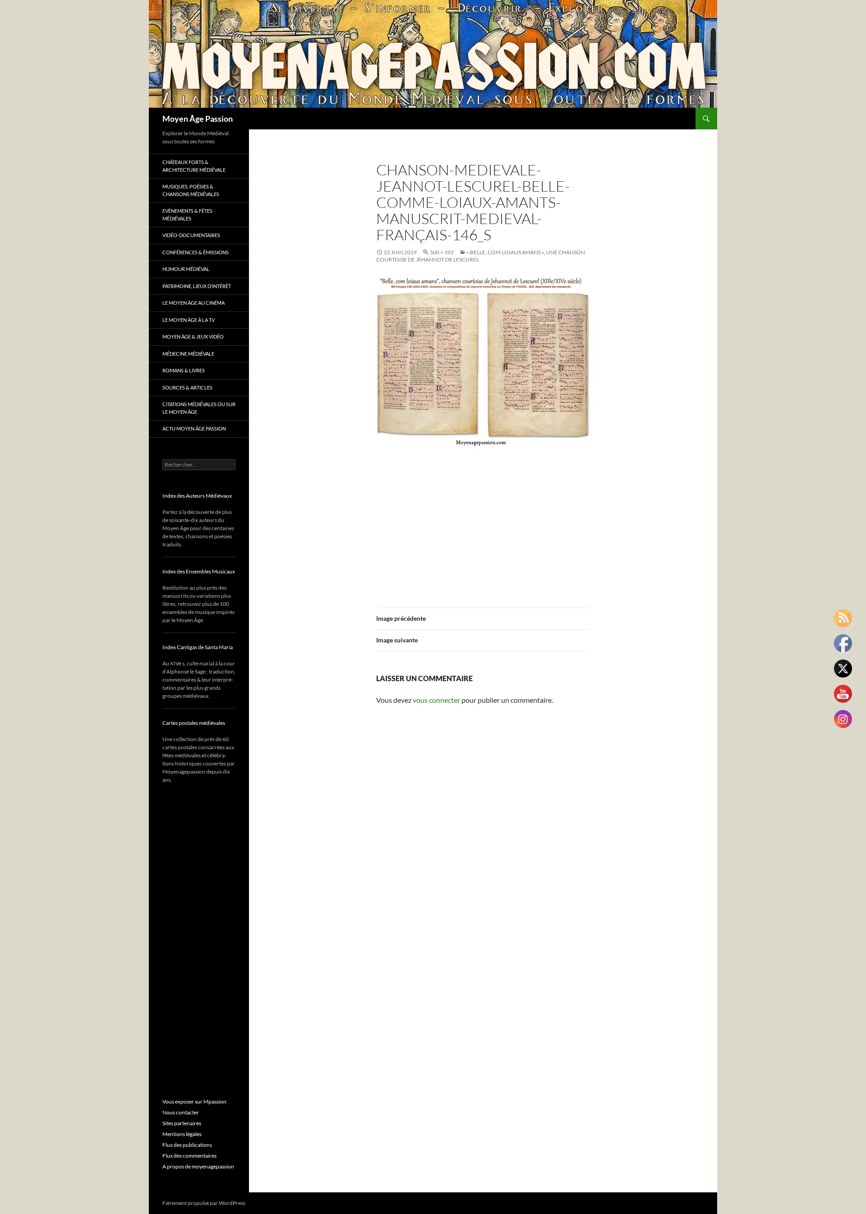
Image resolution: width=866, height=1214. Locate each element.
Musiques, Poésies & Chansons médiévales (190, 190)
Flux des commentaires (189, 1155)
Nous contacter (180, 1112)
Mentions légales (182, 1134)
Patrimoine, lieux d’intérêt (196, 286)
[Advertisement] (483, 523)
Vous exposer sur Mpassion (194, 1101)
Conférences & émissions (195, 252)
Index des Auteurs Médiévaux (197, 495)
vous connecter (436, 700)
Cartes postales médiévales (193, 722)
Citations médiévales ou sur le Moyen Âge (198, 408)
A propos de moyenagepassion (198, 1166)
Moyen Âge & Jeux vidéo (193, 336)
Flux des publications (187, 1144)
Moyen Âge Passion (197, 119)
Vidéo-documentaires (191, 235)
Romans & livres (183, 370)
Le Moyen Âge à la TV (188, 320)
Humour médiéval (185, 269)
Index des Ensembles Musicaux (198, 571)
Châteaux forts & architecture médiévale (194, 166)
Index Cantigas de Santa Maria (197, 647)
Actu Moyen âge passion (194, 428)
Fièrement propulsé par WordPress (203, 1203)
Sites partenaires (181, 1123)
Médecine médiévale (188, 354)
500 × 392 (442, 252)
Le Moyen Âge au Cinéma (193, 303)
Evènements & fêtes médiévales (187, 214)
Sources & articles (187, 387)
